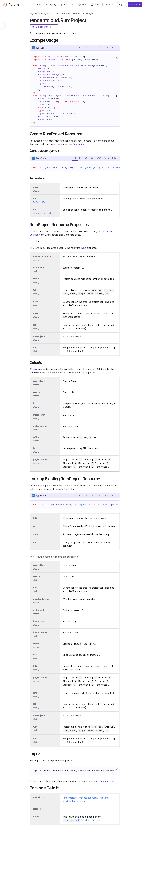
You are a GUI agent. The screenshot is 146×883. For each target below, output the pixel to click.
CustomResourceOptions (43, 213)
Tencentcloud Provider (61, 13)
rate (35, 279)
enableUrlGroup (41, 256)
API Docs (77, 13)
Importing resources (104, 781)
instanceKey (39, 415)
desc (35, 301)
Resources (78, 144)
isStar (36, 437)
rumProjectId (39, 336)
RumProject (88, 13)
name (36, 313)
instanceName (40, 426)
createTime (39, 381)
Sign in (122, 4)
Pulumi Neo (69, 4)
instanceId (38, 267)
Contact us (109, 4)
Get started (135, 4)
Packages (43, 13)
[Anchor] (88, 19)
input (83, 247)
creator (37, 392)
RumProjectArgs (86, 167)
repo (35, 325)
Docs (38, 4)
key (35, 448)
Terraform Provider (81, 820)
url (34, 347)
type (35, 290)
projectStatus (40, 459)
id (34, 403)
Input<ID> (84, 505)
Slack (84, 4)
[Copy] (117, 57)
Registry (52, 4)
